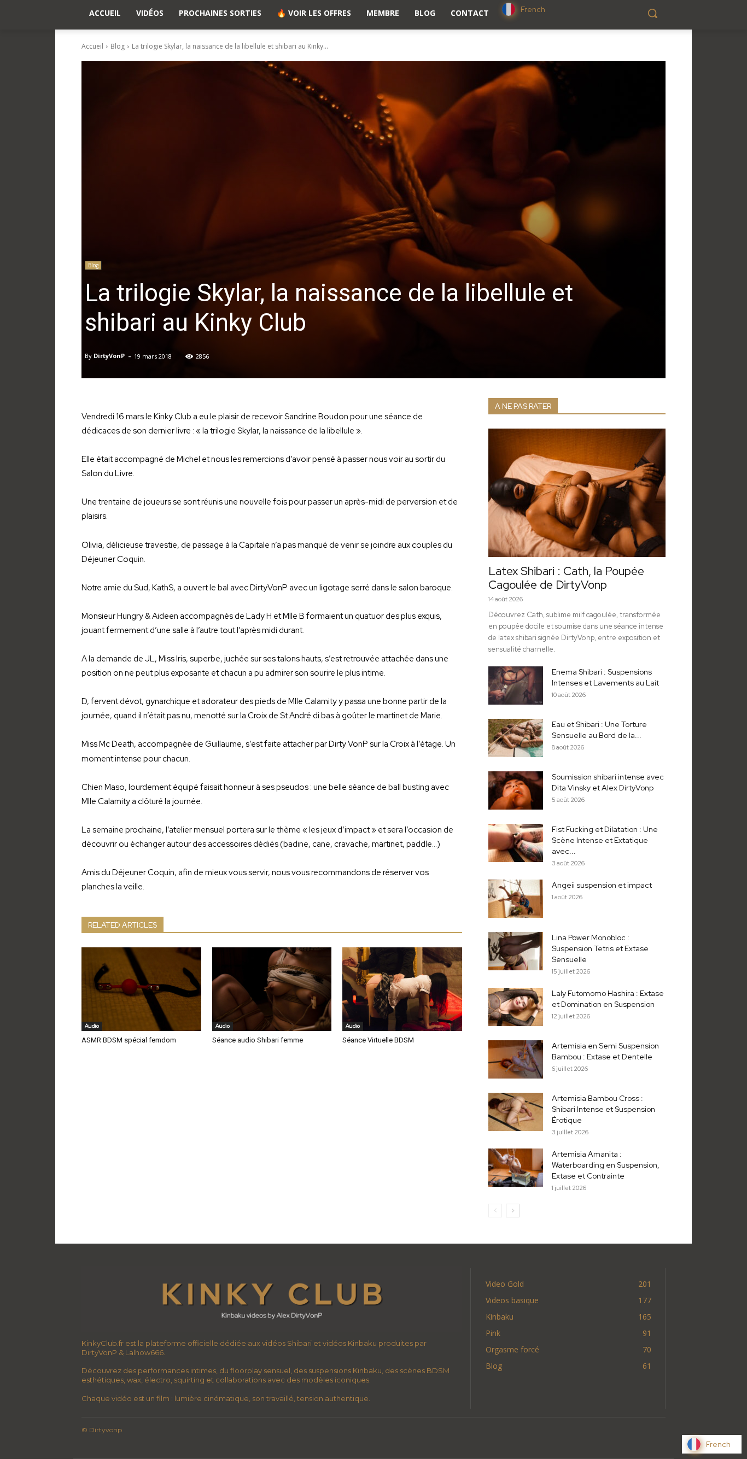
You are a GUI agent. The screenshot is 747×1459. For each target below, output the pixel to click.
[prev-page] (495, 1210)
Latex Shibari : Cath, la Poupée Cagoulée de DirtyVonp (566, 578)
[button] (652, 13)
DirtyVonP (109, 355)
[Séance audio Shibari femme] (272, 989)
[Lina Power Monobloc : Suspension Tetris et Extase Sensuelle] (515, 951)
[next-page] (513, 1210)
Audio (92, 1025)
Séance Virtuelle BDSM (378, 1040)
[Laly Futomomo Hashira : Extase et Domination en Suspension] (515, 1007)
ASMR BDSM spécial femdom (128, 1040)
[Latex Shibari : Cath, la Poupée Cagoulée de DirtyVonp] (577, 493)
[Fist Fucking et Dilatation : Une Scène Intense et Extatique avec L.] (515, 843)
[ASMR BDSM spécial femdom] (141, 989)
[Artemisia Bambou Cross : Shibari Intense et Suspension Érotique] (515, 1112)
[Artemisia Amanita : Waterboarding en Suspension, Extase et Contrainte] (515, 1168)
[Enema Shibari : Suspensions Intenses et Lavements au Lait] (515, 685)
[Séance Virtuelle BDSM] (402, 989)
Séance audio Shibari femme (257, 1040)
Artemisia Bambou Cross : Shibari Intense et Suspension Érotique (603, 1109)
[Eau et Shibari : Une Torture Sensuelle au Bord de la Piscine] (515, 738)
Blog (117, 46)
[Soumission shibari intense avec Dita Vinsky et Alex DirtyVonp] (515, 790)
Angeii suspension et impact (602, 885)
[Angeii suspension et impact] (515, 899)
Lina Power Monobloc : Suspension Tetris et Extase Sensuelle (600, 948)
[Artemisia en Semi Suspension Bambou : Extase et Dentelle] (515, 1059)
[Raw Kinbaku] (271, 1299)
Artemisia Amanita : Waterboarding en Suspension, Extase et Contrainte (606, 1165)
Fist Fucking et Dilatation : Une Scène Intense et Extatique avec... (605, 840)
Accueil (92, 46)
